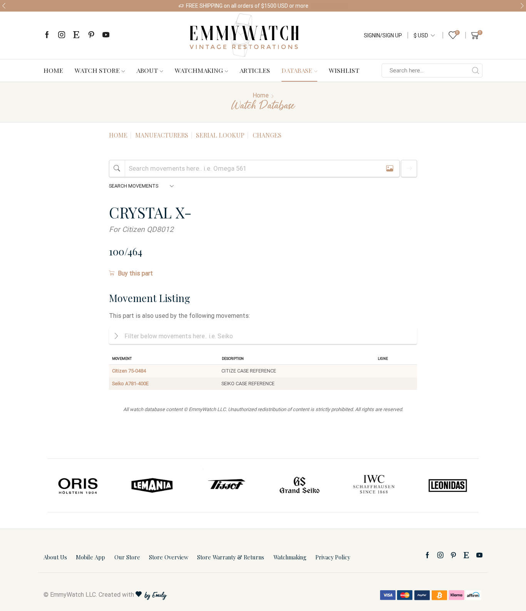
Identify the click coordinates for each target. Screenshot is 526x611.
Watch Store (97, 70)
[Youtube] (105, 35)
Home (53, 70)
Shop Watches (330, 6)
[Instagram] (61, 35)
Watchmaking (199, 70)
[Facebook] (47, 35)
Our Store (127, 557)
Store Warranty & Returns (230, 557)
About (147, 70)
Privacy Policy (332, 557)
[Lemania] (152, 485)
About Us (55, 557)
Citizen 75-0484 (129, 371)
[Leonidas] (447, 485)
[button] (4, 6)
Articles (255, 70)
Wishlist (344, 70)
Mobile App (90, 557)
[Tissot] (226, 485)
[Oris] (78, 485)
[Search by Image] (390, 168)
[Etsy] (76, 35)
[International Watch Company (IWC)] (374, 485)
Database (296, 70)
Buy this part (135, 273)
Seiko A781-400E (130, 383)
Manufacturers (161, 135)
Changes (267, 135)
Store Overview (168, 557)
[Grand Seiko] (300, 485)
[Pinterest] (91, 35)
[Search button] (475, 70)
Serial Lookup (220, 135)
